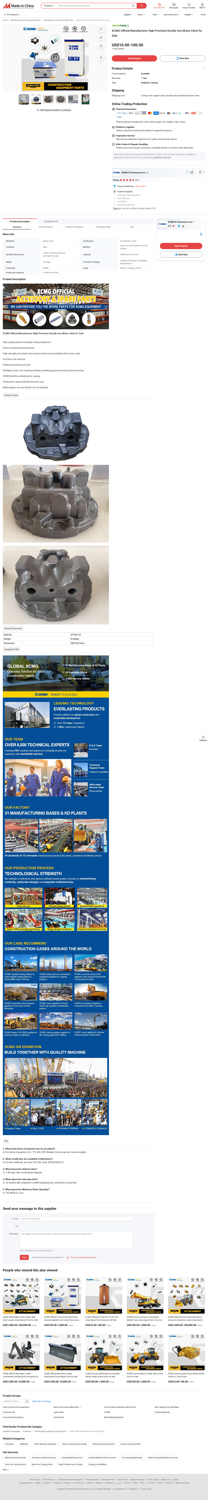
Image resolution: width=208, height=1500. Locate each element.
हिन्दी (142, 1483)
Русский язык (78, 1483)
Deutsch (99, 1483)
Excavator (9, 1444)
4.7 (170, 226)
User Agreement (120, 1489)
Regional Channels (137, 1479)
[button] (145, 226)
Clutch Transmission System (74, 1444)
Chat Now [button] (184, 58)
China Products (49, 1479)
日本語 (135, 1483)
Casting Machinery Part (72, 1457)
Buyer (140, 14)
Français (67, 1483)
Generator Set (9, 1412)
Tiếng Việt (169, 1483)
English (38, 1483)
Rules (203, 14)
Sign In (116, 208)
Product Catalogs (43, 1401)
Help (155, 14)
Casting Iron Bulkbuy (97, 1464)
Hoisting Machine (162, 1412)
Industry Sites (122, 1479)
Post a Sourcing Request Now (81, 1257)
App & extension (171, 14)
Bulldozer (24, 1444)
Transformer (58, 1417)
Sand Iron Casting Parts (42, 1464)
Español (47, 1483)
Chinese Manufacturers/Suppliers (70, 1479)
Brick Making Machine (113, 1417)
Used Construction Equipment (16, 1407)
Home (5, 20)
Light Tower (58, 1412)
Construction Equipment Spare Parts (120, 1407)
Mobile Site (165, 1479)
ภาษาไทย (150, 1483)
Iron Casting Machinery (132, 1457)
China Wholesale (92, 1479)
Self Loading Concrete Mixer (167, 1407)
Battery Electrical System (104, 1444)
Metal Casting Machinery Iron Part (163, 1457)
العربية (119, 1483)
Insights (175, 1479)
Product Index (153, 1479)
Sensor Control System (131, 1444)
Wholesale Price (108, 1479)
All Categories (13, 14)
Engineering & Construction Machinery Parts (93, 20)
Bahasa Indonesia (182, 1483)
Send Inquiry (134, 58)
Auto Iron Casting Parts (15, 1464)
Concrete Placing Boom (13, 1417)
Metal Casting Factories (15, 1457)
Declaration (133, 1489)
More (5, 1469)
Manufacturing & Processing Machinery (26, 20)
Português (57, 1483)
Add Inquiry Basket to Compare (55, 109)
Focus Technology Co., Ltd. (85, 1489)
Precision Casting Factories (44, 1457)
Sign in (202, 7)
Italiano (90, 1483)
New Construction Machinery (66, 1407)
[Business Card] (201, 233)
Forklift (107, 1412)
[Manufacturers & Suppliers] (18, 6)
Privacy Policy (146, 1489)
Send (24, 1257)
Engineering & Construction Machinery (58, 20)
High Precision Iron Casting (70, 1464)
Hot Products (35, 1479)
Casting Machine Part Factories (102, 1457)
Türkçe (159, 1483)
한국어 (126, 1483)
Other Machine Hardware (45, 1444)
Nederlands (109, 1483)
